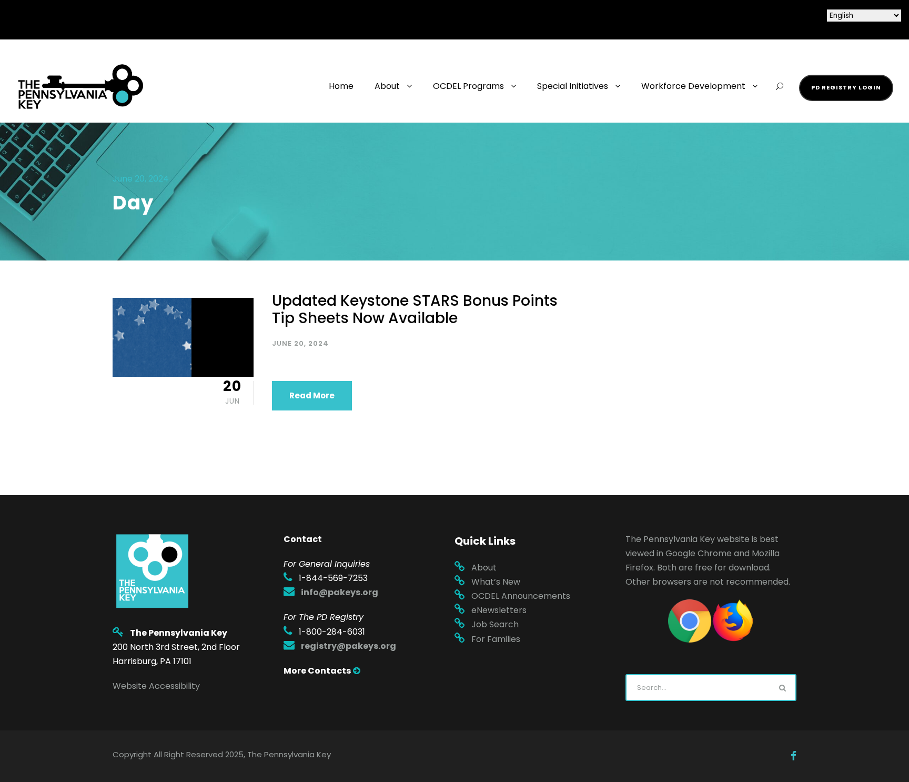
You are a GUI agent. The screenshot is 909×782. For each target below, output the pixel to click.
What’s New (495, 582)
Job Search (495, 624)
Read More (312, 395)
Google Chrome (698, 553)
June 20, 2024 (300, 343)
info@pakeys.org (339, 592)
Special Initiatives (572, 86)
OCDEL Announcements (520, 596)
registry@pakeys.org (348, 646)
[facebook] (793, 756)
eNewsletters (499, 610)
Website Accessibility (156, 686)
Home (341, 86)
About (387, 86)
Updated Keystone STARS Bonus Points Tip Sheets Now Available (415, 309)
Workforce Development (693, 86)
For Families (495, 639)
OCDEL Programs (468, 86)
